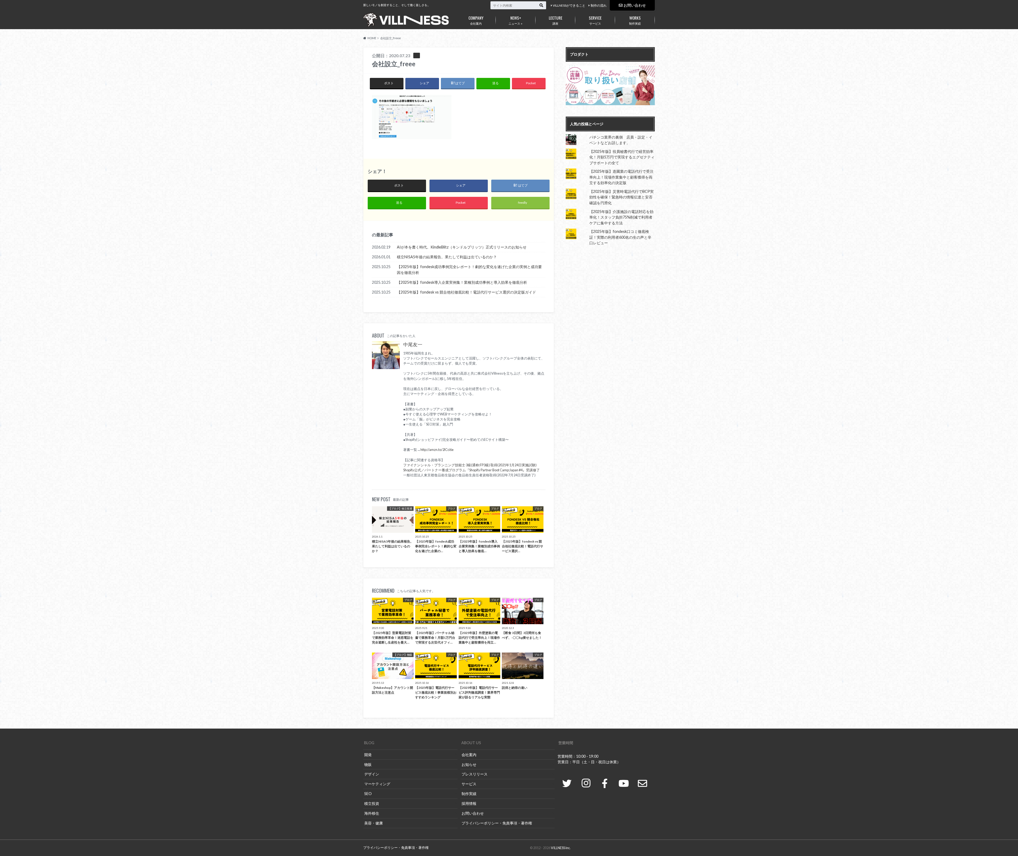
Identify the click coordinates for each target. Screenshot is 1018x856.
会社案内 (476, 20)
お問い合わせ (635, 5)
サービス (595, 20)
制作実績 (635, 20)
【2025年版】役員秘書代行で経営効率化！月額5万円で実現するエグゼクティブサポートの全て (622, 157)
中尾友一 (412, 344)
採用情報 (469, 803)
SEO (368, 793)
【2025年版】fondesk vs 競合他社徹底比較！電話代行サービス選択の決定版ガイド (466, 292)
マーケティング (377, 784)
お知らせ (469, 764)
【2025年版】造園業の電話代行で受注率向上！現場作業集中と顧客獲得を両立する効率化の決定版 (621, 177)
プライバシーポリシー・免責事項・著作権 (497, 823)
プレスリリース (475, 774)
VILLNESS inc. (561, 848)
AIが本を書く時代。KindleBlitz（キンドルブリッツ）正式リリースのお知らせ (461, 247)
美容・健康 (373, 823)
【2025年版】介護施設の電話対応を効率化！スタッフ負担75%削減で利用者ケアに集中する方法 (621, 217)
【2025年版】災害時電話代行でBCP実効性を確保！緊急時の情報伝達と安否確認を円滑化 (621, 197)
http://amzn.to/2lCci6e (437, 449)
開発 (368, 754)
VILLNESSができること (569, 5)
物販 (368, 764)
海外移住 (371, 813)
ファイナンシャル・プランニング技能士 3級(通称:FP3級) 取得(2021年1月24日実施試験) (470, 465)
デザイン (371, 774)
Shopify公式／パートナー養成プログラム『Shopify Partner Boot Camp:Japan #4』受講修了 (471, 470)
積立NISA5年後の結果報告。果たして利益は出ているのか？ (447, 257)
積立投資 (371, 803)
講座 (555, 20)
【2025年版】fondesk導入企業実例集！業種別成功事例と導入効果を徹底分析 (462, 282)
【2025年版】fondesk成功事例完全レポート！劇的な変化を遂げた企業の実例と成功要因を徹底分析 (469, 269)
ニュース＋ (515, 20)
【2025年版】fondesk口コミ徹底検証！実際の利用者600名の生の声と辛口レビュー (620, 237)
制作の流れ (599, 5)
